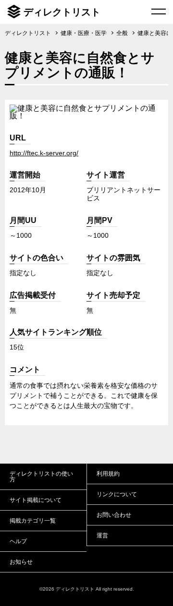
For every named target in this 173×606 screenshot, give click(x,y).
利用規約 (108, 473)
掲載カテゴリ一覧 (33, 520)
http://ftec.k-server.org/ (44, 153)
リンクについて (117, 494)
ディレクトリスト (62, 12)
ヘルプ (18, 541)
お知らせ (21, 562)
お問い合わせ (114, 515)
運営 (102, 535)
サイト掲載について (36, 500)
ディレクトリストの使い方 (41, 476)
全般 (122, 33)
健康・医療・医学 (84, 33)
